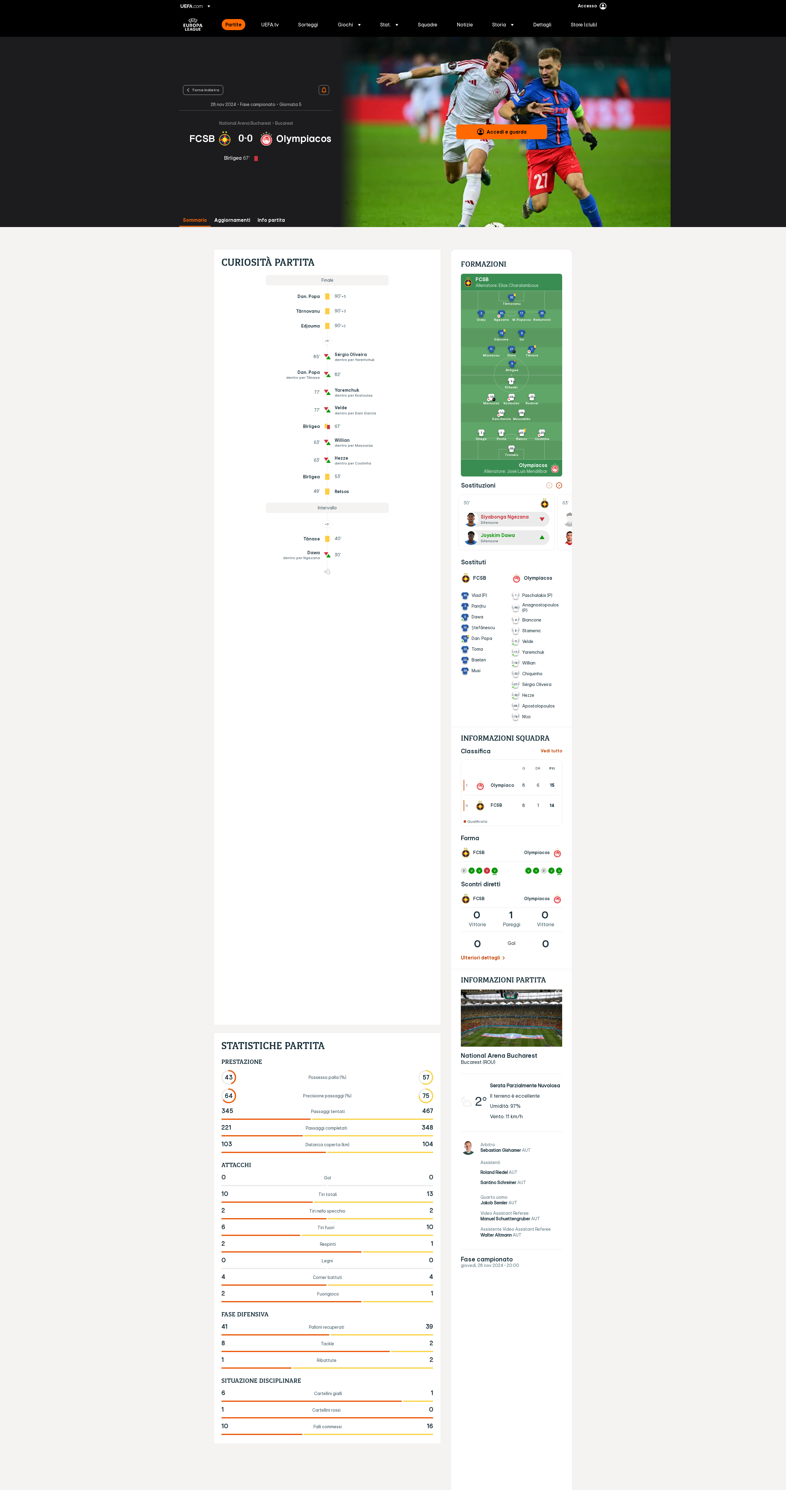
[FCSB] (481, 805)
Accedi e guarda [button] (507, 132)
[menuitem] (235, 24)
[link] (233, 24)
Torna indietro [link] (205, 90)
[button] (349, 24)
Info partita (271, 220)
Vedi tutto (551, 751)
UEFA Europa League (193, 24)
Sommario (195, 220)
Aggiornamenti (232, 220)
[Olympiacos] (481, 785)
